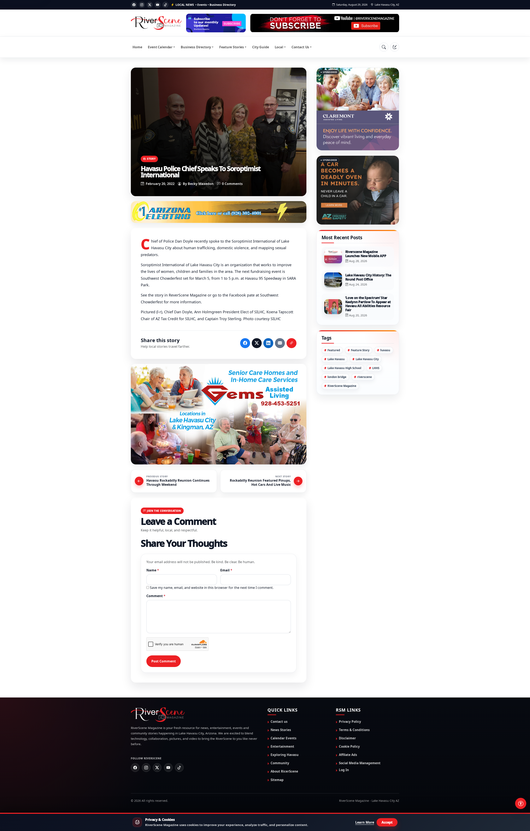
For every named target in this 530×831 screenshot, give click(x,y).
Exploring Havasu (285, 755)
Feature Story (360, 329)
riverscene (364, 356)
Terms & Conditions (354, 730)
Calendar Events (283, 738)
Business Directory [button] (196, 47)
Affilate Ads (348, 755)
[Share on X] (257, 344)
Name (152, 570)
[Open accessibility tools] (520, 803)
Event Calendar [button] (160, 47)
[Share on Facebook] (245, 344)
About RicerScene (284, 772)
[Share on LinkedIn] (268, 344)
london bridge (337, 356)
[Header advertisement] (216, 23)
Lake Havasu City (367, 338)
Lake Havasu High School (344, 347)
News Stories (281, 730)
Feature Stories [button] (231, 47)
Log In (344, 770)
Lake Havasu (336, 338)
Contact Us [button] (300, 47)
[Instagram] (142, 5)
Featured (334, 329)
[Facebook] (134, 5)
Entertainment (282, 747)
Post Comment (163, 661)
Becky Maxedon (201, 183)
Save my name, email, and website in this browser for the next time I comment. (211, 588)
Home (137, 47)
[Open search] (383, 47)
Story (151, 158)
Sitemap (277, 780)
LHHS (375, 347)
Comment (155, 596)
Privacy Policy (350, 722)
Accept (387, 822)
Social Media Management (360, 763)
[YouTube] (157, 5)
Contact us (279, 722)
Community (280, 763)
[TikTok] (165, 5)
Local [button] (279, 47)
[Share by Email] (280, 344)
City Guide (260, 47)
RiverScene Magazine (342, 365)
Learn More (364, 822)
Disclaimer (347, 738)
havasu (385, 329)
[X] (150, 5)
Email (226, 570)
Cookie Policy (349, 747)
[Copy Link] (291, 344)
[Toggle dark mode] (394, 47)
